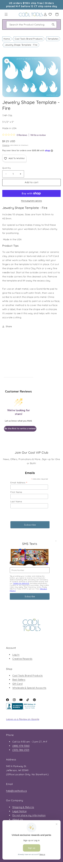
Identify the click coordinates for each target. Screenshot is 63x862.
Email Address (18, 482)
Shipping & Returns (23, 807)
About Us (17, 819)
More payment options (31, 200)
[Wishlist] (50, 14)
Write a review (38, 135)
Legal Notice (19, 811)
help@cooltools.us (16, 790)
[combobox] (31, 24)
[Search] (53, 24)
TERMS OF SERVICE (21, 583)
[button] (6, 14)
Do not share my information (29, 815)
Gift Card (17, 683)
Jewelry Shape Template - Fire (21, 44)
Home (7, 38)
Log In (16, 654)
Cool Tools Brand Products (29, 38)
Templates (53, 38)
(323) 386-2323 (20, 749)
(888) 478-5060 (21, 745)
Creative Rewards (22, 658)
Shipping (5, 145)
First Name (16, 492)
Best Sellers (18, 679)
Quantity (6, 168)
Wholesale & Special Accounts (29, 687)
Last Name (16, 501)
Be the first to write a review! (20, 428)
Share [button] (9, 326)
